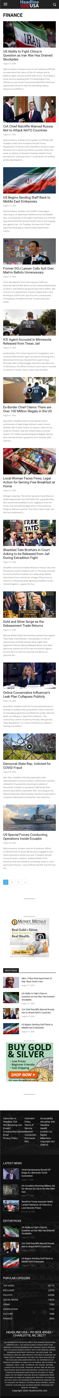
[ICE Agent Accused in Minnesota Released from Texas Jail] (29, 322)
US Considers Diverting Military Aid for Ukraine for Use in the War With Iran (38, 1188)
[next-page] (25, 882)
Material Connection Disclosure (30, 1134)
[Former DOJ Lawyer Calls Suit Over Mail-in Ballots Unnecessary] (29, 251)
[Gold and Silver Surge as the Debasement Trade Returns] (29, 604)
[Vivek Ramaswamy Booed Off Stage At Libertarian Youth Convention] (11, 1173)
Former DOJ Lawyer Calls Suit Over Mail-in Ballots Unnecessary (28, 270)
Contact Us (46, 1131)
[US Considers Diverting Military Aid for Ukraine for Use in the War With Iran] (11, 1189)
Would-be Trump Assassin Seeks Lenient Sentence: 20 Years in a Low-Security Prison (37, 1204)
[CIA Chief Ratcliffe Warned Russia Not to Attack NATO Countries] (29, 109)
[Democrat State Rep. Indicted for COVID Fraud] (29, 746)
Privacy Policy (10, 1138)
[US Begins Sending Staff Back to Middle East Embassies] (29, 180)
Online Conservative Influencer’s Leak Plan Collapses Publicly (26, 694)
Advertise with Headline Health (47, 1125)
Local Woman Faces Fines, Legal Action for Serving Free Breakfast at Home (29, 482)
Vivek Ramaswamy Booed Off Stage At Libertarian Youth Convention (36, 1172)
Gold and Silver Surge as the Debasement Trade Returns (23, 623)
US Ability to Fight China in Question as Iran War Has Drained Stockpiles (27, 55)
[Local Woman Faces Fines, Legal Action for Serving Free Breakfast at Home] (29, 461)
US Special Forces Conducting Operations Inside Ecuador (25, 837)
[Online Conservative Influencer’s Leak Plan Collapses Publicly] (29, 675)
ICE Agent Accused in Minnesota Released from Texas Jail (27, 341)
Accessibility (46, 1118)
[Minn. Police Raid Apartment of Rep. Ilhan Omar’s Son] (11, 982)
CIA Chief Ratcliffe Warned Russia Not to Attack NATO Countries (28, 128)
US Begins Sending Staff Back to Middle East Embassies (26, 199)
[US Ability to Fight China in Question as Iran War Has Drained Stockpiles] (29, 34)
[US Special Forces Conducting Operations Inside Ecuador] (29, 818)
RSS (27, 1141)
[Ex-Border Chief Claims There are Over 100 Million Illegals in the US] (29, 390)
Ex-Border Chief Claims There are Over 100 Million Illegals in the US (27, 409)
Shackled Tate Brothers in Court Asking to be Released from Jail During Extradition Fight (26, 554)
